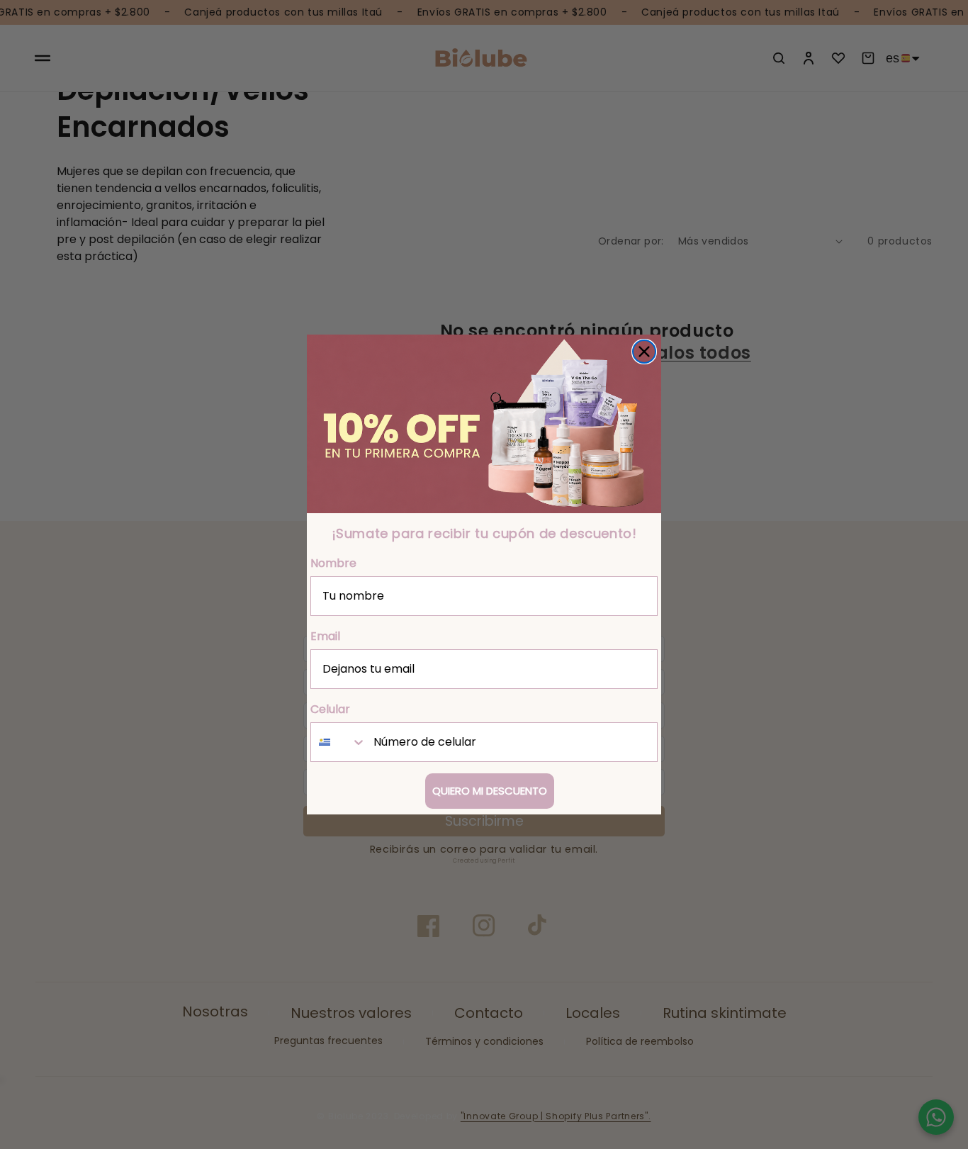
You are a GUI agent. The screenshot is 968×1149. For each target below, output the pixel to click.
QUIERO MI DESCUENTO (489, 790)
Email (325, 636)
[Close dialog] (644, 351)
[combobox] (338, 742)
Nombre (333, 563)
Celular (330, 709)
